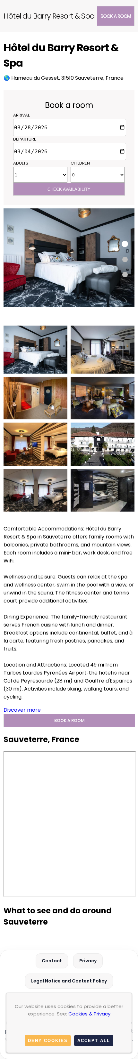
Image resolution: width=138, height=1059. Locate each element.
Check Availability (69, 189)
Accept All (93, 1040)
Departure (24, 139)
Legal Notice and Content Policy (69, 981)
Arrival (21, 115)
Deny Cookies (48, 1040)
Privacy (88, 961)
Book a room (115, 16)
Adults (20, 163)
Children (80, 163)
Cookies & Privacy (89, 1013)
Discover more (22, 710)
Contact (52, 961)
